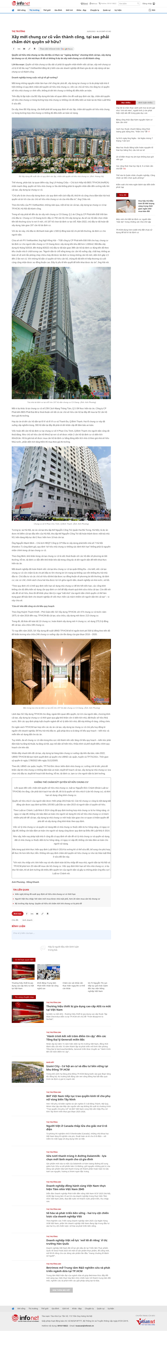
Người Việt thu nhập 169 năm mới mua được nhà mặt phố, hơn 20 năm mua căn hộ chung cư (57, 899)
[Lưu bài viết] (35, 49)
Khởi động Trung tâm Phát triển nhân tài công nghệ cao (47, 986)
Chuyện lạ (94, 10)
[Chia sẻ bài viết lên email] (24, 49)
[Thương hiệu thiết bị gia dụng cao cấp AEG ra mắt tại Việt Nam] (23, 972)
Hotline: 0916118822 (108, 3)
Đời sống (21, 10)
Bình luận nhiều (145, 102)
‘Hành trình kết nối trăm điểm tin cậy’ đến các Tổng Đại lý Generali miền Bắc (76, 1037)
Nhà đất (50, 1062)
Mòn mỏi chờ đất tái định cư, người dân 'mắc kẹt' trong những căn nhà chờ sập (133, 220)
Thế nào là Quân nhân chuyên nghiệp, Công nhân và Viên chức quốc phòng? (135, 176)
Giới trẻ (69, 10)
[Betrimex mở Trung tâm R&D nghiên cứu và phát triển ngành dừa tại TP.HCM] (28, 1273)
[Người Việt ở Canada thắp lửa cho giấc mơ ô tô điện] (28, 1132)
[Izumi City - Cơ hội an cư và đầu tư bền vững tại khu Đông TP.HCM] (28, 1072)
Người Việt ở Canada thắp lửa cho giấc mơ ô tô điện (76, 1127)
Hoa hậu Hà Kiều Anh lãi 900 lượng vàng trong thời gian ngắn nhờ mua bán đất (146, 206)
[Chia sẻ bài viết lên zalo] (19, 49)
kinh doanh (27, 920)
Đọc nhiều (125, 102)
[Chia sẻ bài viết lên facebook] (14, 49)
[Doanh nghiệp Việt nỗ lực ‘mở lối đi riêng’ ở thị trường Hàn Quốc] (28, 1246)
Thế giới (47, 10)
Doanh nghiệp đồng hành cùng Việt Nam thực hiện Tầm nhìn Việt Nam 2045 (76, 1187)
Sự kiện (118, 10)
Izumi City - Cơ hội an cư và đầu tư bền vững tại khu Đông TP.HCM (77, 1067)
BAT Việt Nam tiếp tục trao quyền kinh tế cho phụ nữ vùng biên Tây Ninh (78, 1097)
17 (148, 131)
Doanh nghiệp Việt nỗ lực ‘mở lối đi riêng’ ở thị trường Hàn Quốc (76, 1242)
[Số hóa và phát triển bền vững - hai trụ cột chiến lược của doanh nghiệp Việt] (28, 1219)
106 (124, 168)
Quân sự (107, 10)
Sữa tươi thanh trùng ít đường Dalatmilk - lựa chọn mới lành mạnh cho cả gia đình (76, 1157)
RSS (153, 10)
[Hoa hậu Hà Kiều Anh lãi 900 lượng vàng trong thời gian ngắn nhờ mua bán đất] (126, 206)
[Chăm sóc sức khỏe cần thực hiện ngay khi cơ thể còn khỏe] (74, 972)
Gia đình (58, 10)
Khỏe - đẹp (81, 10)
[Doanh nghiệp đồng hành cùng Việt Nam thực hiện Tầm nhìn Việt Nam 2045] (28, 1191)
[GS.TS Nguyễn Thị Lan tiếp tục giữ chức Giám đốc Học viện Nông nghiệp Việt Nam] (99, 972)
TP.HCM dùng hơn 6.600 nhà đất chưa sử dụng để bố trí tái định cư (134, 231)
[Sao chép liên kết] (29, 49)
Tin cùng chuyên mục (24, 997)
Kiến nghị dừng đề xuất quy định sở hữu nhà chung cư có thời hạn (45, 894)
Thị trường (34, 10)
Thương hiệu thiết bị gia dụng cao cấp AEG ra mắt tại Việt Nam (23, 986)
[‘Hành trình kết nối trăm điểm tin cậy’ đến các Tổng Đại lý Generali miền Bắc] (28, 1042)
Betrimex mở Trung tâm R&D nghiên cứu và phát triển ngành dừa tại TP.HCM (78, 1269)
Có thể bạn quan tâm (24, 959)
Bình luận (17, 914)
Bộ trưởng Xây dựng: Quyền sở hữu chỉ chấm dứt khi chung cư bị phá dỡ (48, 903)
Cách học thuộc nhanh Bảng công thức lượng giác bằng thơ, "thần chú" (133, 130)
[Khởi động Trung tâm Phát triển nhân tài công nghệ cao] (48, 972)
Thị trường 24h (53, 1002)
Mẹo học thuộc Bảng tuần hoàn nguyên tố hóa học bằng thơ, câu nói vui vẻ (134, 148)
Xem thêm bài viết (61, 1290)
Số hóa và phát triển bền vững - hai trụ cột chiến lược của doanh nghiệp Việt (77, 1214)
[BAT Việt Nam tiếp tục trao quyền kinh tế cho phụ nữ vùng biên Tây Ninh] (28, 1102)
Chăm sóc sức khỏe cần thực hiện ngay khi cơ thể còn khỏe (74, 986)
